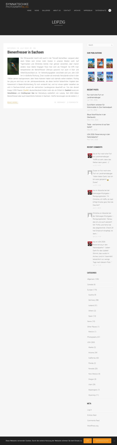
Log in (89, 410)
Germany (61, 102)
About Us (57, 10)
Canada (90, 285)
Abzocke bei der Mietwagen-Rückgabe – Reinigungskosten (101, 193)
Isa (34, 48)
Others (90, 311)
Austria (91, 295)
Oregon (91, 379)
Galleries (46, 10)
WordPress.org (92, 426)
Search (109, 10)
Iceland (91, 305)
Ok (87, 441)
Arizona (91, 353)
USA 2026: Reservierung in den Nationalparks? (100, 245)
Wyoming (91, 395)
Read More (12, 102)
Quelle (26, 90)
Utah (90, 384)
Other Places (92, 327)
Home (29, 10)
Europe (90, 290)
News (37, 10)
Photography (92, 337)
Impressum (88, 10)
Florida (90, 363)
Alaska (90, 347)
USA (88, 342)
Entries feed (91, 415)
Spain (90, 316)
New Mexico (93, 374)
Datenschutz (101, 10)
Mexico (91, 332)
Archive (77, 10)
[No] (114, 441)
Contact (67, 10)
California (91, 358)
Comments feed (93, 420)
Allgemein (90, 279)
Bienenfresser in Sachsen (25, 52)
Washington (92, 390)
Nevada (91, 369)
